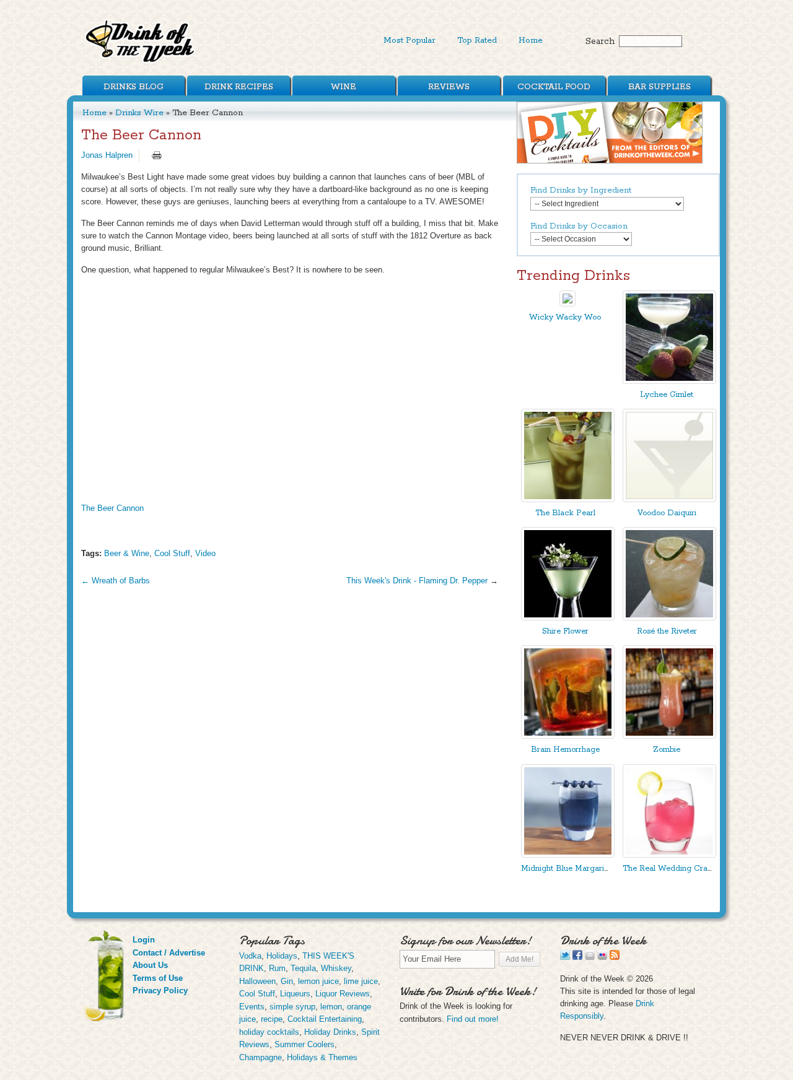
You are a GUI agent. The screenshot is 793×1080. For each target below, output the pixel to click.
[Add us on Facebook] (577, 957)
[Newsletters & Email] (590, 957)
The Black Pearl (565, 513)
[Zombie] (669, 736)
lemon (331, 1006)
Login (144, 939)
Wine (343, 86)
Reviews (449, 86)
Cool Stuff (172, 553)
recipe (272, 1019)
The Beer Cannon (112, 508)
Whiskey (336, 968)
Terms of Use (158, 978)
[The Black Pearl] (568, 499)
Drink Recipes (238, 86)
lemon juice (318, 981)
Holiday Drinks (330, 1032)
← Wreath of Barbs (115, 580)
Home (531, 40)
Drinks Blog (133, 86)
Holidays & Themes (322, 1057)
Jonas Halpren (107, 155)
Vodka (250, 955)
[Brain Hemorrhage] (568, 736)
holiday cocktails (269, 1032)
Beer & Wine (126, 553)
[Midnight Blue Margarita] (568, 855)
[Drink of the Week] (140, 62)
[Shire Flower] (568, 617)
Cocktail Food (553, 86)
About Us (150, 965)
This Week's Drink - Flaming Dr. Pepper (417, 580)
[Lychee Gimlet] (669, 381)
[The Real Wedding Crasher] (669, 855)
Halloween (257, 981)
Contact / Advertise (169, 952)
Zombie (666, 749)
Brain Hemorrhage (565, 749)
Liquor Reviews (342, 993)
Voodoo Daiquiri (666, 513)
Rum (277, 968)
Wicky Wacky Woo (565, 317)
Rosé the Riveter (667, 631)
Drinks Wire (139, 112)
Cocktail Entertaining (324, 1019)
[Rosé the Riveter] (669, 617)
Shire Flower (565, 631)
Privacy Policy (160, 990)
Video (205, 553)
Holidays (281, 955)
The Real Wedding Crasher (673, 868)
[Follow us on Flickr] (602, 957)
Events (252, 1006)
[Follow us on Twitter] (565, 957)
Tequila (303, 968)
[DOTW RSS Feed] (615, 957)
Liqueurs (295, 993)
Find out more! (473, 1019)
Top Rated (477, 40)
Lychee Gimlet (666, 395)
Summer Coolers (304, 1044)
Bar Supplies (659, 86)
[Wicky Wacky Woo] (567, 303)
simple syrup (292, 1006)
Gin (287, 981)
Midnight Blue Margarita (566, 868)
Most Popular (409, 40)
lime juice (361, 981)
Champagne (260, 1057)
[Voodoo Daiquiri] (669, 499)
